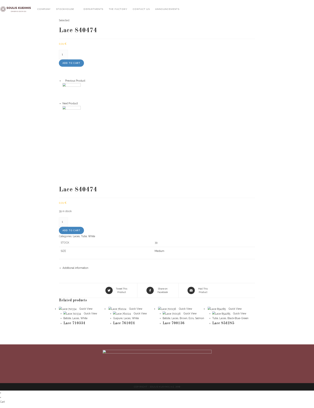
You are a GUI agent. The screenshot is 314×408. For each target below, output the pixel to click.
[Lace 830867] (72, 92)
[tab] (159, 268)
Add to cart (71, 63)
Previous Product (75, 80)
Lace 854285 (223, 323)
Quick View (85, 308)
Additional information (75, 267)
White (91, 236)
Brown (183, 318)
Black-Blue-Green (238, 318)
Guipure (117, 318)
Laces (76, 236)
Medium (159, 251)
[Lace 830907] (72, 114)
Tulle (84, 236)
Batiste (67, 318)
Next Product (70, 103)
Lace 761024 (124, 323)
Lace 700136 (174, 323)
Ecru (191, 318)
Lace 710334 (74, 323)
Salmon (199, 318)
